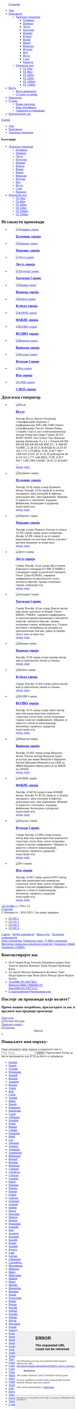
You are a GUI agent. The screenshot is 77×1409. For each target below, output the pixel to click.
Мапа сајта (43, 934)
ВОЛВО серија (27, 333)
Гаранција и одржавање (30, 110)
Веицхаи (28, 46)
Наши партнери (25, 104)
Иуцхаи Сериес (27, 361)
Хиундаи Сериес (28, 278)
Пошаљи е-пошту (12, 1024)
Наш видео (15, 97)
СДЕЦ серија (26, 389)
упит (27, 467)
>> (17, 905)
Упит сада (7, 1017)
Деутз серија (25, 264)
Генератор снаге (33, 940)
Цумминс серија (28, 236)
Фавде (27, 42)
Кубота (27, 36)
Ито (25, 52)
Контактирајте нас (20, 113)
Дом (11, 10)
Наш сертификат (26, 107)
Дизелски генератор (28, 16)
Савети (5, 934)
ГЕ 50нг (28, 68)
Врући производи (23, 934)
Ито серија (24, 375)
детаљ (19, 467)
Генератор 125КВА (13, 947)
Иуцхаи (27, 49)
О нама (13, 100)
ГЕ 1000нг (29, 81)
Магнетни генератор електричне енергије (26, 943)
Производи (15, 13)
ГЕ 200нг (28, 75)
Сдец (26, 58)
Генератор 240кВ (64, 943)
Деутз (26, 26)
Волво (27, 39)
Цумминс (29, 20)
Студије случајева (26, 94)
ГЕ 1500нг (29, 84)
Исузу (26, 55)
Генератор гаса (25, 65)
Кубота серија (27, 306)
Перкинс (28, 23)
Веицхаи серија (28, 347)
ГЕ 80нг (28, 71)
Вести (12, 87)
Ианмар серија (27, 292)
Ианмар (27, 33)
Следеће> (10, 905)
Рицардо (28, 62)
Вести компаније (26, 91)
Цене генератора (11, 940)
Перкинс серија (28, 250)
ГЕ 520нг (28, 78)
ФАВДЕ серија (27, 320)
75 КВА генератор (55, 940)
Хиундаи (28, 29)
